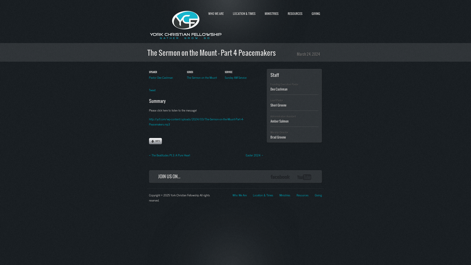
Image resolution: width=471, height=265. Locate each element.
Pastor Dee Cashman (161, 77)
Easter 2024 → (254, 155)
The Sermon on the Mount (202, 77)
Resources (295, 13)
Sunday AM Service (236, 77)
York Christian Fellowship (186, 24)
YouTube (304, 177)
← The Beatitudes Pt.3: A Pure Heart (169, 155)
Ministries (272, 13)
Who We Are (216, 13)
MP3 (157, 141)
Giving (316, 13)
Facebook (280, 177)
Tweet (152, 90)
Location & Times (244, 13)
